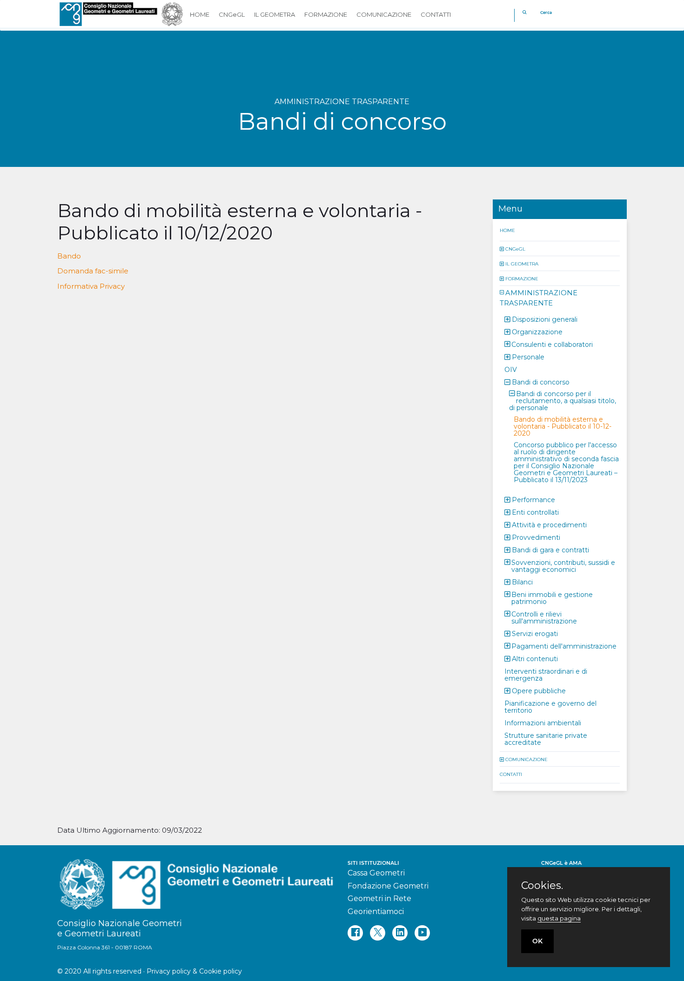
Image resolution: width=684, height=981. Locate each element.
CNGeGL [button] (232, 14)
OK (537, 941)
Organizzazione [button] (537, 331)
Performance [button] (533, 499)
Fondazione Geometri (388, 886)
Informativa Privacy (91, 286)
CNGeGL (515, 248)
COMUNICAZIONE (526, 759)
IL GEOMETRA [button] (274, 14)
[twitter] (377, 933)
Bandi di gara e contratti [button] (550, 549)
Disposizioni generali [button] (544, 319)
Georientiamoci (376, 911)
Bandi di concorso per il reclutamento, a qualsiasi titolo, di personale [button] (562, 400)
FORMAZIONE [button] (325, 14)
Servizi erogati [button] (535, 633)
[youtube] (422, 933)
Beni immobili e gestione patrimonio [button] (552, 597)
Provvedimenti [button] (536, 537)
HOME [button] (199, 14)
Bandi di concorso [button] (541, 382)
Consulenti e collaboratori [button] (552, 344)
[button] (502, 248)
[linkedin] (400, 933)
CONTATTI (511, 774)
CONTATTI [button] (436, 14)
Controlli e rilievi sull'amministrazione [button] (544, 617)
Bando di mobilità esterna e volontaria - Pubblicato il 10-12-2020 (562, 426)
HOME (507, 230)
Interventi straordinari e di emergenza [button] (545, 674)
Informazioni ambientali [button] (542, 722)
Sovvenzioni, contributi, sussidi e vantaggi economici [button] (563, 565)
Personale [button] (528, 356)
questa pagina (559, 918)
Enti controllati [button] (535, 512)
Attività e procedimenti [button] (549, 524)
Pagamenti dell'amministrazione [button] (564, 646)
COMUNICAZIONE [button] (383, 14)
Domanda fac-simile (92, 270)
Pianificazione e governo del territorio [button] (550, 706)
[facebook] (355, 933)
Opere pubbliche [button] (539, 690)
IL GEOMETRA (521, 263)
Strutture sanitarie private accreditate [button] (545, 738)
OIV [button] (510, 369)
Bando (69, 256)
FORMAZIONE (521, 278)
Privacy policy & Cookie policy (194, 971)
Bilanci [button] (522, 581)
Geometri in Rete (379, 898)
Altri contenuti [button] (535, 658)
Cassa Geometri (376, 872)
